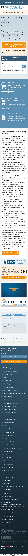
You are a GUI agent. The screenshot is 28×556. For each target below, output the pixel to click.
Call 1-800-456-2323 (17, 2)
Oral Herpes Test (9, 480)
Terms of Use (8, 438)
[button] (14, 289)
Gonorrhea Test (8, 467)
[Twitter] (6, 538)
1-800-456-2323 (9, 24)
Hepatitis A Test (8, 470)
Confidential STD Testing (11, 403)
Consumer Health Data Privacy (13, 442)
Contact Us (7, 522)
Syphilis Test (7, 493)
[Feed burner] (9, 538)
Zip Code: (4, 63)
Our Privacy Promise (10, 406)
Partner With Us (8, 513)
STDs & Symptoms (9, 384)
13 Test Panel (8, 454)
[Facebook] (2, 538)
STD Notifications (9, 387)
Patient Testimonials (10, 419)
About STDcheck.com (10, 429)
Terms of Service (9, 432)
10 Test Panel (8, 458)
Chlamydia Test (8, 464)
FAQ (5, 426)
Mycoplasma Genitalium (11, 499)
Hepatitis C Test (8, 477)
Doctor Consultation (10, 413)
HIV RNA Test (8, 490)
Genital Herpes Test (10, 483)
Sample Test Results (10, 409)
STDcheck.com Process (10, 400)
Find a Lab (7, 377)
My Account (7, 381)
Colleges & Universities (10, 371)
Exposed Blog (8, 374)
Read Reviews (20, 318)
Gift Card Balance (9, 416)
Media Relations (8, 519)
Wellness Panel (8, 461)
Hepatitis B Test (8, 474)
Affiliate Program (9, 516)
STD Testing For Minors (11, 390)
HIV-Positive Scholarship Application (14, 393)
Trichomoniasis (8, 496)
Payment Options (9, 422)
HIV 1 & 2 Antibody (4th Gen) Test (13, 487)
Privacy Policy (8, 435)
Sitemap (6, 526)
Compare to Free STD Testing (12, 448)
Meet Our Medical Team (11, 445)
